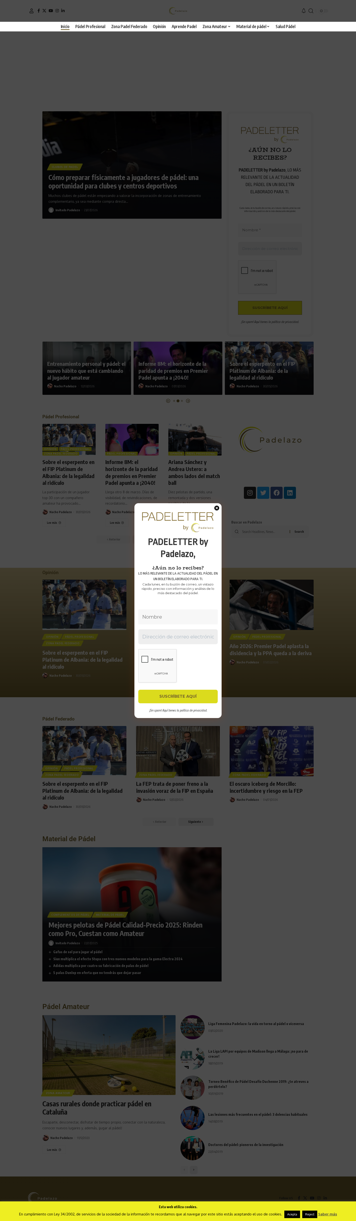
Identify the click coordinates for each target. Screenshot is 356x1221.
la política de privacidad (192, 710)
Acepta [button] (292, 1214)
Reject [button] (309, 1214)
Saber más (327, 1214)
